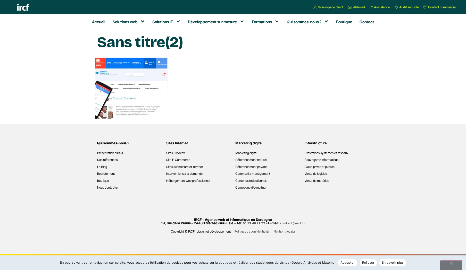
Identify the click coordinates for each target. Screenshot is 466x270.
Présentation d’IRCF (110, 153)
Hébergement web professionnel (188, 181)
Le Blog (102, 167)
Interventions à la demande (184, 173)
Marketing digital (246, 153)
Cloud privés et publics (319, 167)
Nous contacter (107, 187)
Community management (252, 173)
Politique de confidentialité (251, 231)
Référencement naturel (250, 160)
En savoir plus (393, 262)
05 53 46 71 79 (254, 223)
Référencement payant (251, 167)
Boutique (103, 181)
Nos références (107, 160)
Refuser (368, 262)
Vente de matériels (317, 181)
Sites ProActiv (175, 153)
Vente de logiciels (316, 173)
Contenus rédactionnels (251, 181)
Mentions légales (284, 231)
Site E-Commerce (178, 160)
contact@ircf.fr (292, 223)
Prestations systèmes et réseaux (326, 153)
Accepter (348, 262)
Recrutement (106, 173)
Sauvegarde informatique (322, 160)
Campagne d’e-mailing (250, 187)
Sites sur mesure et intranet (184, 167)
